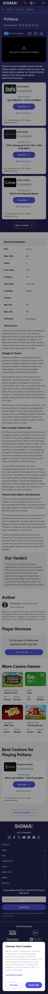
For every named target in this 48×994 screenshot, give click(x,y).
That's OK (34, 985)
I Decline (14, 985)
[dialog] (24, 497)
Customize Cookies (14, 975)
